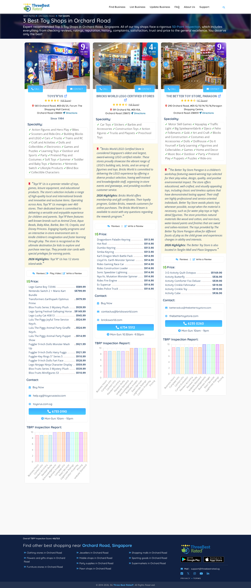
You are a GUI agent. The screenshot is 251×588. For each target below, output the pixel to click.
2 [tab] (54, 81)
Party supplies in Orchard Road (96, 563)
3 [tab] (56, 81)
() (65, 100)
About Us (189, 7)
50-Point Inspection (186, 27)
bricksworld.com (111, 320)
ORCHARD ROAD (46, 16)
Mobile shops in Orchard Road (95, 558)
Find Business (117, 7)
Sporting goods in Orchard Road (149, 558)
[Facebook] (182, 573)
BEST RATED (29, 16)
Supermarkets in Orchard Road (149, 563)
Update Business (160, 7)
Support (204, 7)
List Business (137, 7)
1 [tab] (51, 81)
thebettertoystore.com (183, 316)
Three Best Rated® (123, 585)
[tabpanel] (57, 65)
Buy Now (38, 387)
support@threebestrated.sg (205, 568)
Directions (71, 112)
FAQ (177, 7)
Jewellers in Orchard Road (93, 552)
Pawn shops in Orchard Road (95, 568)
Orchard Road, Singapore (107, 545)
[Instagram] (194, 573)
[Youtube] (201, 573)
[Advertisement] (125, 511)
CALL (36, 89)
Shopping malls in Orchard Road (149, 552)
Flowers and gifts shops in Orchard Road (44, 559)
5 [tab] (62, 81)
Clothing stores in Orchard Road (44, 552)
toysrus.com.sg (42, 404)
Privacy (186, 578)
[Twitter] (188, 573)
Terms (197, 578)
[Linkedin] (208, 573)
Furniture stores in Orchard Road (45, 566)
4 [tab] (59, 81)
